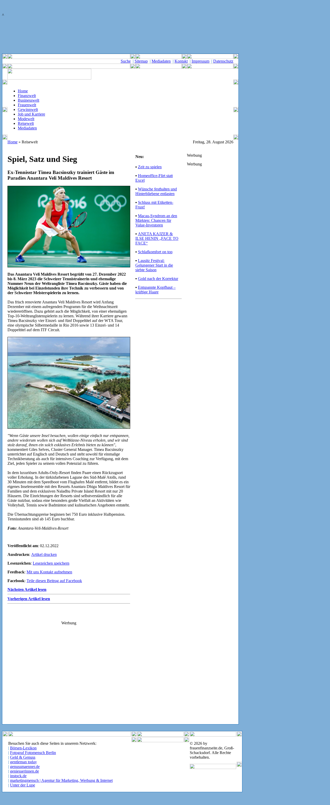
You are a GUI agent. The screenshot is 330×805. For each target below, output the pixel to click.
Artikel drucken (44, 554)
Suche (126, 61)
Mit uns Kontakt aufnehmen (49, 572)
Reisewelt (26, 123)
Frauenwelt (27, 105)
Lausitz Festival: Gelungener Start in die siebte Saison (154, 265)
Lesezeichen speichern (51, 563)
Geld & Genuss (22, 757)
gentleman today (23, 762)
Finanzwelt (27, 95)
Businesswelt (28, 100)
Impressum (200, 61)
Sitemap (141, 61)
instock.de (18, 776)
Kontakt (181, 61)
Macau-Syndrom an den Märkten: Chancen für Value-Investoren (156, 220)
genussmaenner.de (25, 766)
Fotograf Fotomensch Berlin (33, 752)
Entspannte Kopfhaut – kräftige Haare (155, 289)
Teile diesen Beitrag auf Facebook (54, 581)
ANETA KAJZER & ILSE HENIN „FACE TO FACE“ (156, 238)
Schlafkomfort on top (155, 252)
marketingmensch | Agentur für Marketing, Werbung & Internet (61, 780)
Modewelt (26, 119)
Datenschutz (223, 61)
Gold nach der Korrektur (158, 278)
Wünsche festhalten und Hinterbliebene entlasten (156, 191)
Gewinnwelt (28, 109)
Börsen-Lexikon (23, 748)
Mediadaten (161, 61)
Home (23, 91)
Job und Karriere (31, 114)
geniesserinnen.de (24, 771)
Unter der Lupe (22, 785)
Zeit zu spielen (150, 167)
